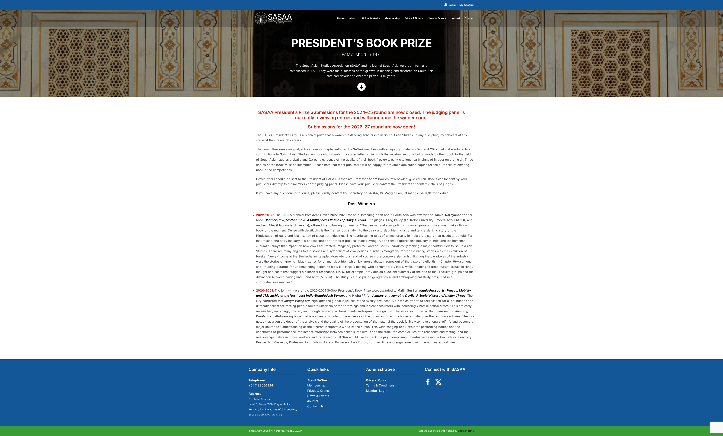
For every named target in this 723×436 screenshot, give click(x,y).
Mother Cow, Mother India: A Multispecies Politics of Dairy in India (315, 220)
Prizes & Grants (318, 390)
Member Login (376, 390)
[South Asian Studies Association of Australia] (273, 13)
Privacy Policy (376, 380)
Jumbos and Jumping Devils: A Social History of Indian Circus (418, 295)
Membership (316, 385)
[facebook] (428, 382)
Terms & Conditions (380, 385)
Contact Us (315, 406)
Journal (312, 401)
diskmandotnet (466, 430)
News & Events (318, 396)
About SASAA (317, 380)
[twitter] (438, 382)
